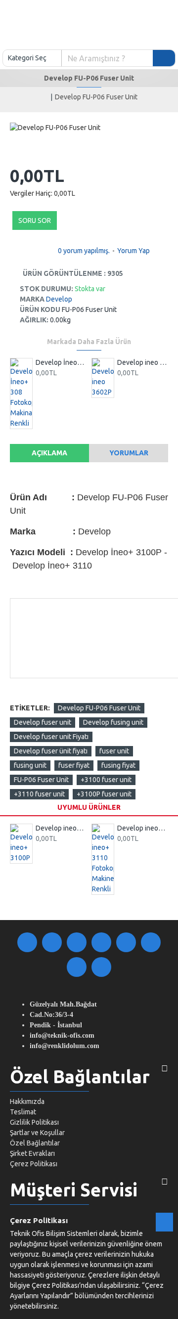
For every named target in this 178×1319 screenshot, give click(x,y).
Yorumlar (128, 453)
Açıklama (49, 453)
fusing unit (30, 765)
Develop (59, 299)
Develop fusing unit (113, 722)
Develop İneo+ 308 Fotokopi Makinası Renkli (61, 362)
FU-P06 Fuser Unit (41, 780)
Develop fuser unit (42, 722)
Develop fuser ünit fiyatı (51, 751)
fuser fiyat (73, 765)
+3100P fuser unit (104, 794)
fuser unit (114, 751)
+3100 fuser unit (106, 780)
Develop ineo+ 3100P (61, 828)
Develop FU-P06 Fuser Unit (99, 708)
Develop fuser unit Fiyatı (51, 737)
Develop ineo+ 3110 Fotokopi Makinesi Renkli (142, 828)
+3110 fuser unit (39, 794)
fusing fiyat (118, 765)
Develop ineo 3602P (142, 362)
